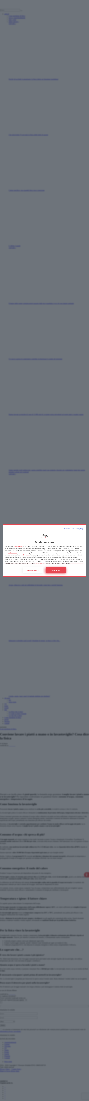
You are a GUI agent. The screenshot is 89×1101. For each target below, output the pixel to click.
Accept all (56, 570)
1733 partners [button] (18, 546)
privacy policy (40, 563)
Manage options (33, 570)
